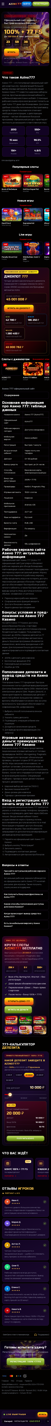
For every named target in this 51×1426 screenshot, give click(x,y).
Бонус (27, 52)
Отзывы (19, 1381)
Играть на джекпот (19, 308)
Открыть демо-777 (19, 1001)
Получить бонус (25, 1138)
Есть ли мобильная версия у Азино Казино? (22, 924)
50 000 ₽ (9, 1080)
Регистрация (41, 4)
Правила (28, 1381)
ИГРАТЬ (12, 52)
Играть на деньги (18, 1009)
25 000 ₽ (39, 1075)
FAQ (12, 1381)
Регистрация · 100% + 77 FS (25, 1361)
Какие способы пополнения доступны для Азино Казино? (24, 905)
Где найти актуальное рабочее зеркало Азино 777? (25, 872)
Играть (44, 1401)
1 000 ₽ (9, 1075)
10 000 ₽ (29, 1075)
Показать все (25, 171)
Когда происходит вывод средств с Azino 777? (22, 915)
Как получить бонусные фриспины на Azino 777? (23, 895)
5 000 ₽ (19, 1075)
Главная (5, 1381)
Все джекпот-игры (41, 359)
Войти (26, 4)
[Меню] (4, 4)
